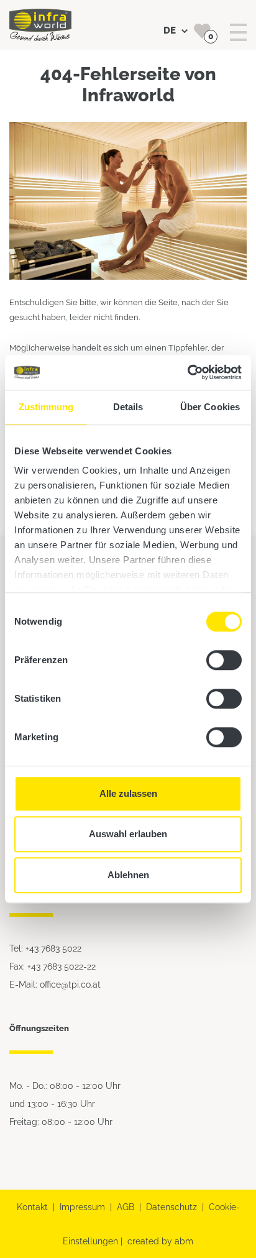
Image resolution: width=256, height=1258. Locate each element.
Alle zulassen (128, 793)
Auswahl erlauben (128, 834)
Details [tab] (128, 407)
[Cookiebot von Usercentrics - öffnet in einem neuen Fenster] (187, 372)
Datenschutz (171, 1206)
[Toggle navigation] (238, 32)
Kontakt (32, 1206)
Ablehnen (128, 875)
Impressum (82, 1206)
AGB (125, 1206)
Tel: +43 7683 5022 (45, 948)
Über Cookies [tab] (210, 407)
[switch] (224, 660)
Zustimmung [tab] (46, 407)
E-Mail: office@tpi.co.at (55, 984)
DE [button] (170, 30)
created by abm (160, 1241)
